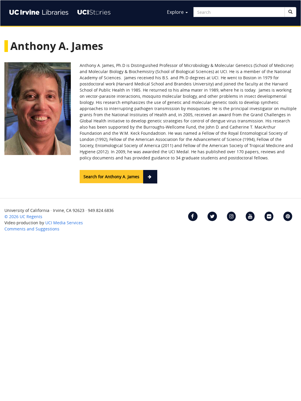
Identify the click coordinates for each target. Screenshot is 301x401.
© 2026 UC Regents (23, 216)
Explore (176, 12)
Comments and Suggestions (31, 229)
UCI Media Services (64, 222)
